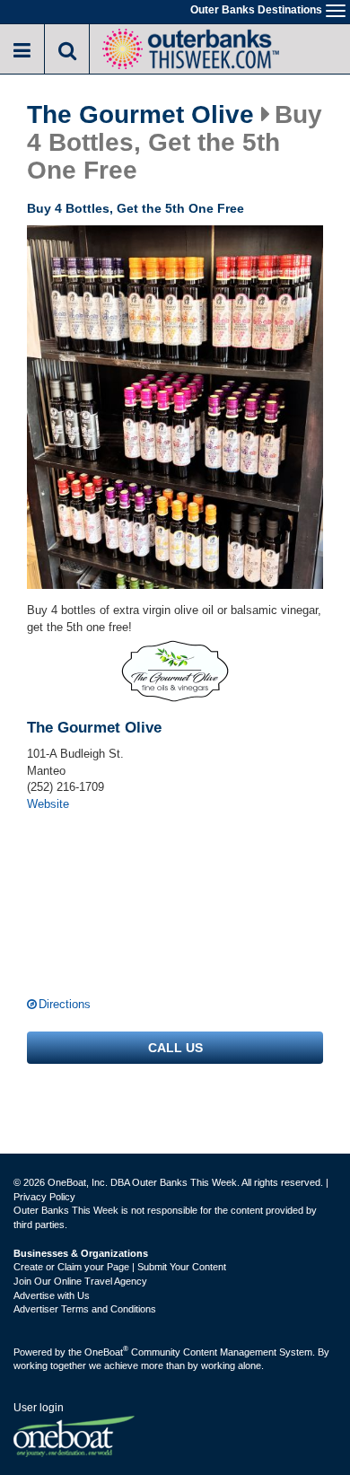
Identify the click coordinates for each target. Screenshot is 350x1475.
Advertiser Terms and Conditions (84, 1309)
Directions (65, 1004)
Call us (175, 1047)
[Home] (190, 47)
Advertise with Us (51, 1295)
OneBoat (106, 1352)
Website (48, 804)
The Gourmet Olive (140, 114)
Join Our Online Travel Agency (80, 1281)
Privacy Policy (44, 1196)
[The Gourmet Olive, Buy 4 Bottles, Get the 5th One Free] (175, 407)
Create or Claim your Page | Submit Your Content (119, 1266)
